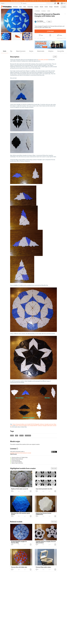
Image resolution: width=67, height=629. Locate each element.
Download (51, 31)
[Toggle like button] (12, 491)
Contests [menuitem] (36, 6)
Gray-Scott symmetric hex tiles (44, 488)
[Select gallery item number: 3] (21, 539)
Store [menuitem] (20, 6)
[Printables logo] (6, 7)
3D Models (38, 10)
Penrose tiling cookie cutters (43, 567)
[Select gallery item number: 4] (22, 539)
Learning (43, 10)
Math (49, 10)
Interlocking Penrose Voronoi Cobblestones (43, 514)
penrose (21, 435)
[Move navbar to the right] (59, 7)
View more (54, 468)
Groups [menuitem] (51, 6)
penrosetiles (28, 435)
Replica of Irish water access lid (19, 488)
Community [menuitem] (30, 6)
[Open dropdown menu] (65, 14)
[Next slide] (31, 36)
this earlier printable (43, 59)
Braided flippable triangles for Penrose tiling (19, 542)
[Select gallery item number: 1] (18, 539)
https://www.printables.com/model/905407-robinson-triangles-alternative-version (35, 425)
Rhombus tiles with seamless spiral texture (20, 514)
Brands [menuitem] (41, 6)
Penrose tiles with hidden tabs (19, 567)
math (16, 435)
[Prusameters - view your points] (58, 3)
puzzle (11, 435)
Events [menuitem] (46, 6)
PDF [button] (55, 56)
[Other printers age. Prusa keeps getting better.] (50, 44)
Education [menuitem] (56, 6)
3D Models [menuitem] (15, 6)
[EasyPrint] (55, 3)
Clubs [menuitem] (24, 6)
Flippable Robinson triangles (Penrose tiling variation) (46, 542)
